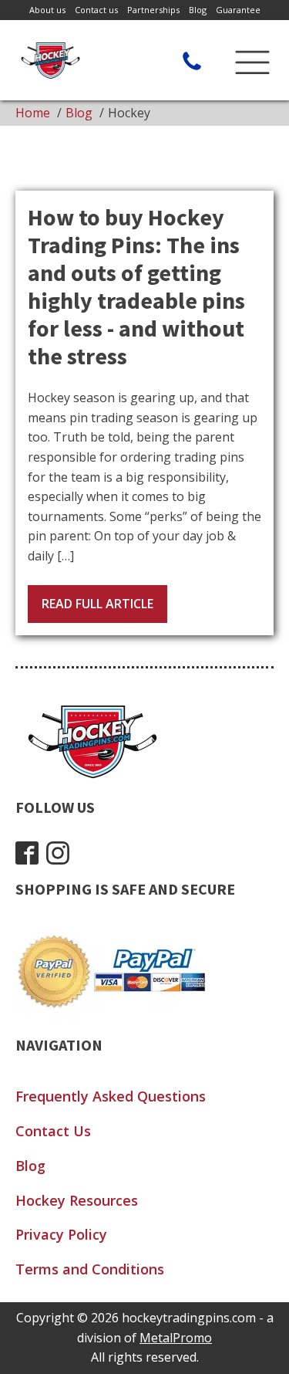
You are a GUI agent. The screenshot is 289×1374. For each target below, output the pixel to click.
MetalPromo (175, 1337)
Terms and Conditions (89, 1269)
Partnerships (153, 9)
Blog (198, 9)
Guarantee (238, 9)
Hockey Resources (76, 1200)
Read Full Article (97, 603)
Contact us (96, 9)
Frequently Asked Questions (110, 1096)
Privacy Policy (61, 1234)
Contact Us (53, 1131)
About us (47, 9)
